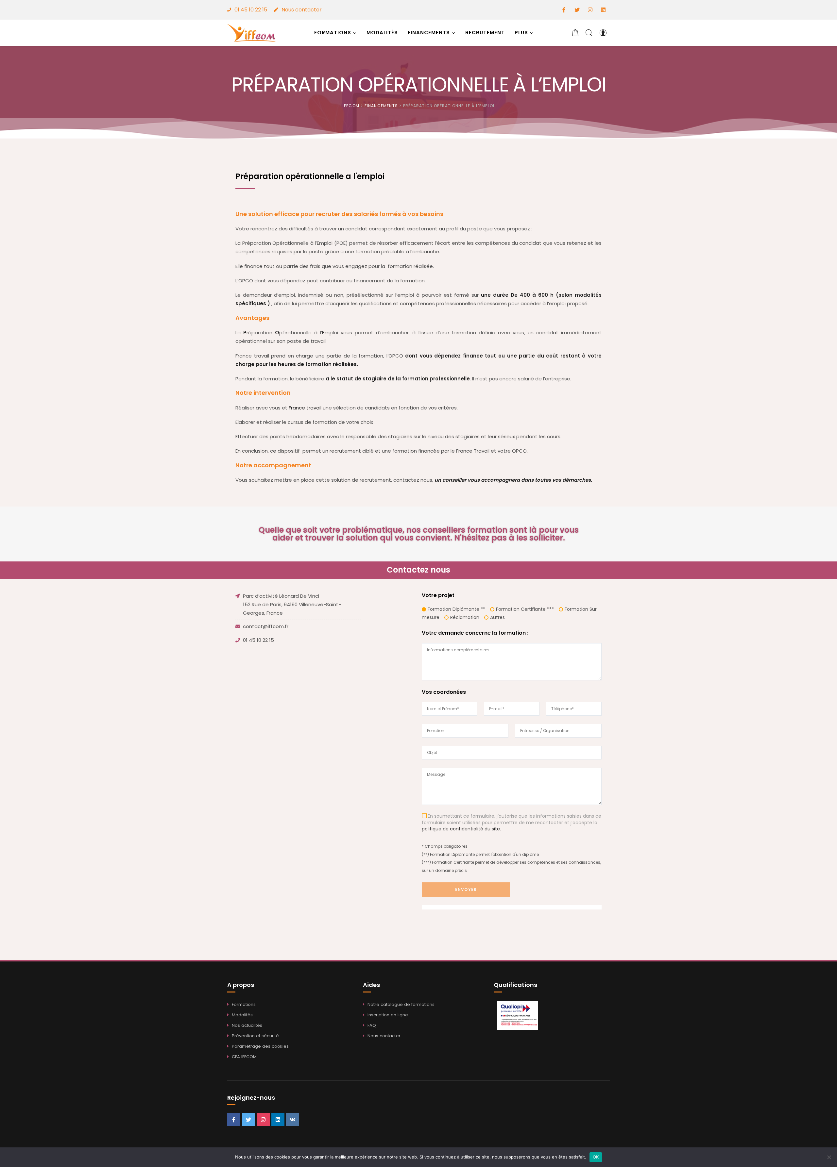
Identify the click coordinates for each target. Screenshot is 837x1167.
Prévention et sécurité (255, 1036)
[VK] (292, 1119)
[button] (524, 33)
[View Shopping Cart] (575, 33)
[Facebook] (564, 9)
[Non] (829, 1157)
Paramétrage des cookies (260, 1046)
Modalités (242, 1015)
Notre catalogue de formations (401, 1004)
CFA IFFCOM (244, 1057)
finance (473, 355)
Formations (244, 1004)
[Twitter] (577, 9)
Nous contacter (302, 9)
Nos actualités (247, 1025)
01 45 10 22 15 (250, 9)
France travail (305, 407)
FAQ (371, 1025)
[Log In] (603, 33)
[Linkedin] (603, 9)
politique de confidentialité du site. (461, 828)
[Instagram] (590, 9)
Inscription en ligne (387, 1015)
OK (596, 1156)
